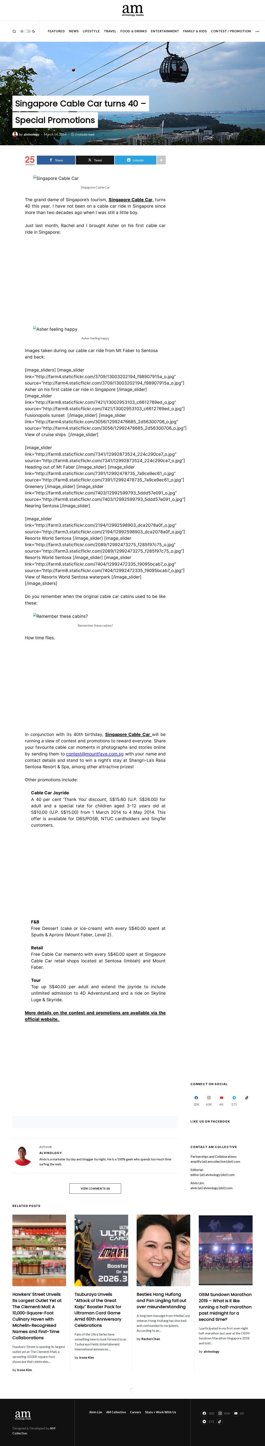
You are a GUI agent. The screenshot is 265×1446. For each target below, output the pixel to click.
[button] (14, 31)
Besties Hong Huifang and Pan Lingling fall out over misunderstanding (161, 1300)
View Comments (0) (95, 1188)
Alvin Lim (95, 1412)
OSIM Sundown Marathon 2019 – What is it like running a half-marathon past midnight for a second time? (225, 1307)
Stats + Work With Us (160, 1412)
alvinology (50, 1153)
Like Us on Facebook (210, 1121)
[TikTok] (246, 1100)
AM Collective (116, 1412)
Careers (135, 1412)
